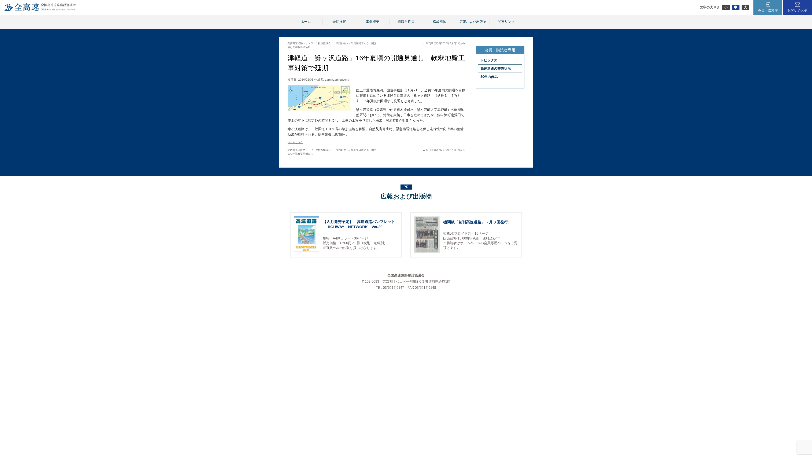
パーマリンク (295, 142)
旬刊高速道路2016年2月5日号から (444, 43)
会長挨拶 (339, 21)
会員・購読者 (768, 10)
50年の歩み (489, 76)
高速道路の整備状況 (495, 68)
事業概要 (372, 21)
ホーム (306, 21)
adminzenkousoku (337, 79)
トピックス (488, 60)
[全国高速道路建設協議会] (40, 10)
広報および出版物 (472, 21)
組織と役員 (406, 21)
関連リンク (506, 21)
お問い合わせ (797, 10)
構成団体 (439, 21)
